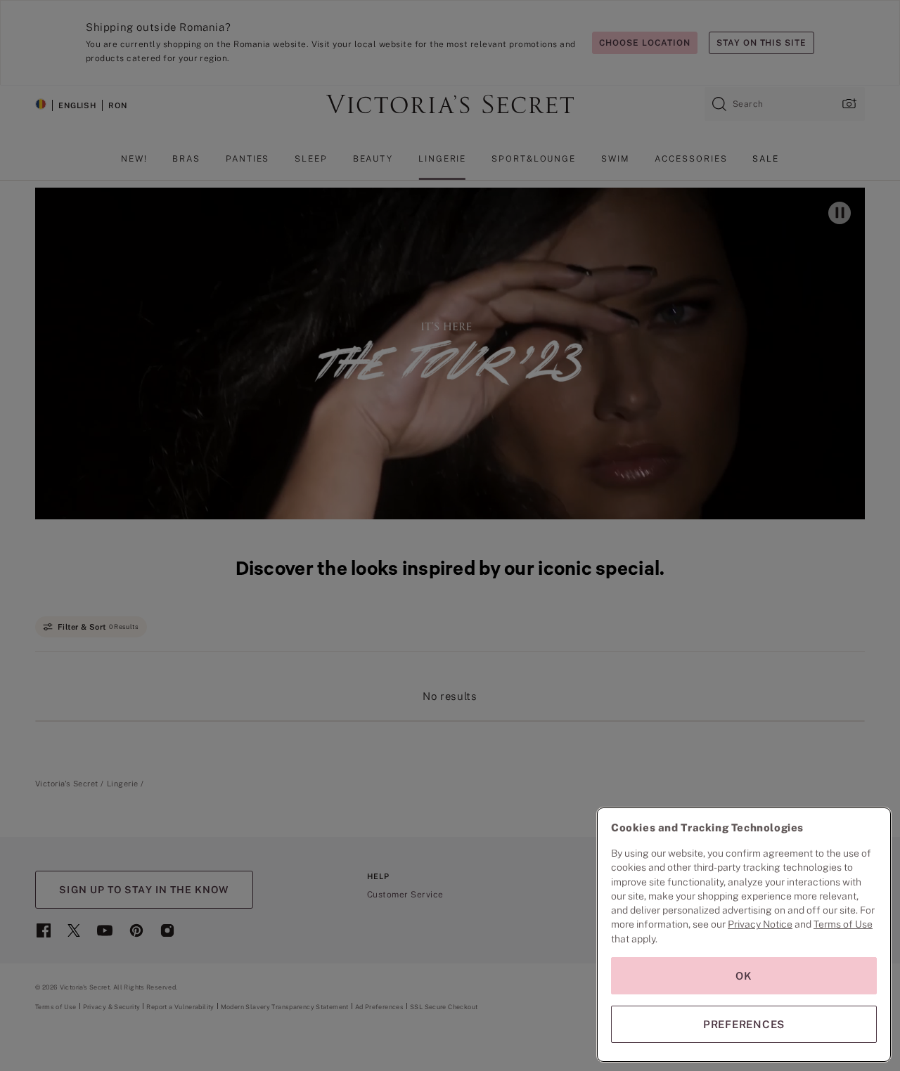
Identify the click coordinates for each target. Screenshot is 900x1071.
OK (743, 976)
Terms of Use (843, 924)
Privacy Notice (760, 924)
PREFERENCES (744, 1024)
